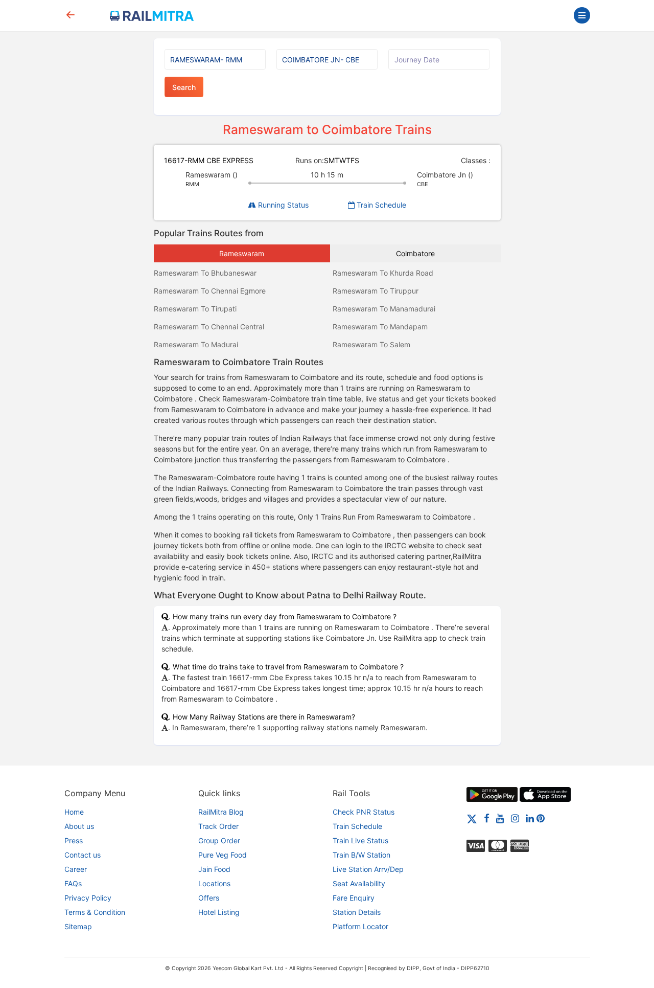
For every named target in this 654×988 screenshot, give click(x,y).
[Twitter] (471, 818)
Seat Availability (359, 883)
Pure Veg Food (222, 854)
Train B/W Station (361, 854)
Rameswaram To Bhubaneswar (205, 272)
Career (75, 869)
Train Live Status (360, 840)
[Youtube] (500, 818)
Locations (214, 883)
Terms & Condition (94, 912)
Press (73, 840)
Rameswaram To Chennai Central (209, 326)
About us (79, 826)
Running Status (282, 204)
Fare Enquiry (354, 897)
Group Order (219, 840)
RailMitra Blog (221, 811)
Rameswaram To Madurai (196, 344)
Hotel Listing (219, 912)
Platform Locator (360, 926)
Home (74, 811)
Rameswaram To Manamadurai (384, 308)
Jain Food (214, 869)
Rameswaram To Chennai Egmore (210, 290)
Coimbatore (415, 253)
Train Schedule (380, 204)
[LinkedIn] (530, 818)
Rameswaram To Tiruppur (375, 290)
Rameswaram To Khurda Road (383, 272)
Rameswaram (241, 253)
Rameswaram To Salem (371, 344)
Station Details (357, 912)
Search (184, 87)
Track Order (218, 826)
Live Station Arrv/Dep (368, 869)
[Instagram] (515, 818)
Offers (208, 897)
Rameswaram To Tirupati (195, 308)
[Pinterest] (540, 818)
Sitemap (78, 926)
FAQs (73, 883)
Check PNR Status (363, 811)
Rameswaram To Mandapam (380, 326)
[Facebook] (486, 818)
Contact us (82, 854)
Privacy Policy (87, 897)
